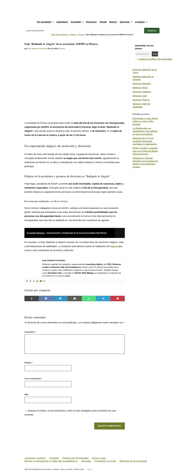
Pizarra (81, 35)
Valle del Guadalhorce (59, 35)
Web (26, 394)
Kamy (89, 469)
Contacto (140, 22)
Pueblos (73, 35)
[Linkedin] (37, 281)
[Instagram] (27, 281)
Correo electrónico (33, 378)
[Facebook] (30, 281)
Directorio (91, 22)
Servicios (125, 22)
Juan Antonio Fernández (37, 49)
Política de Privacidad (75, 458)
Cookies (54, 458)
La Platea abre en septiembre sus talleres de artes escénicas (145, 131)
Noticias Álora (140, 88)
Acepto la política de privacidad (155, 59)
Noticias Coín (140, 96)
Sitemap (86, 461)
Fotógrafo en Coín (105, 461)
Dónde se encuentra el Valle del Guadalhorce (51, 461)
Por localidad (44, 22)
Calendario (62, 22)
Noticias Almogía (142, 83)
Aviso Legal (99, 458)
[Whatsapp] (44, 281)
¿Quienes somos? (35, 458)
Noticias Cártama (142, 92)
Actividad (76, 22)
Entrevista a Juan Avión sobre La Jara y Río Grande (145, 121)
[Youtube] (41, 281)
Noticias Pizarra (141, 100)
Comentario (30, 332)
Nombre (28, 363)
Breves (113, 22)
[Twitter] (34, 281)
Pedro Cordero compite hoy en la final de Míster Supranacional (145, 151)
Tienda (103, 22)
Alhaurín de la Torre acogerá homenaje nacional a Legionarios (145, 141)
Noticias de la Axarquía (133, 461)
